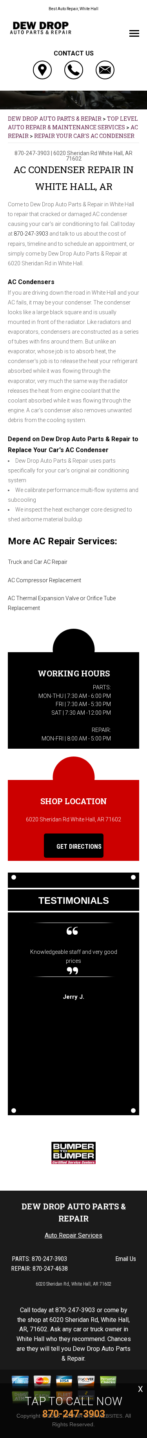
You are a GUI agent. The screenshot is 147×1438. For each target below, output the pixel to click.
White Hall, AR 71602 (99, 156)
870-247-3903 (32, 153)
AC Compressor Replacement (44, 580)
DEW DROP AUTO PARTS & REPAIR (55, 118)
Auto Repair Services (73, 1235)
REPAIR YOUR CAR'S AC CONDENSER (84, 136)
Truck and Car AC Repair (37, 562)
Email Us (125, 1259)
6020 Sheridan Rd (75, 153)
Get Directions (78, 846)
